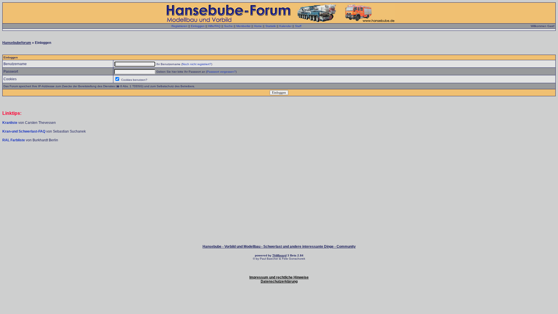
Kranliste (9, 123)
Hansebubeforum (16, 43)
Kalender (285, 26)
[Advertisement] (279, 160)
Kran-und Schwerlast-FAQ (24, 131)
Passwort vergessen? (221, 71)
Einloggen (198, 26)
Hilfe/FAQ (214, 26)
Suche (228, 26)
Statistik (270, 26)
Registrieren (179, 26)
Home (258, 26)
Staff (298, 26)
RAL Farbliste (14, 140)
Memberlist (243, 26)
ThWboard (279, 255)
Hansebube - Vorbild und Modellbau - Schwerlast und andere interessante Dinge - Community (279, 247)
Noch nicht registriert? (196, 64)
